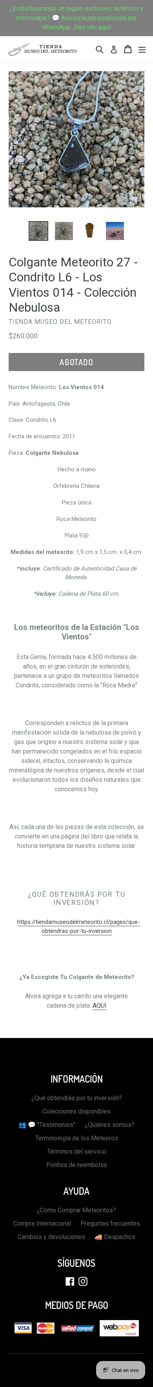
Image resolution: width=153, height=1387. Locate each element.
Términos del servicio (76, 1151)
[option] (38, 231)
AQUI (100, 1005)
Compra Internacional (42, 1223)
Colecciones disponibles (76, 1111)
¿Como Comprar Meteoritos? (76, 1210)
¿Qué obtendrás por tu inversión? (76, 1098)
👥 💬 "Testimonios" (46, 1124)
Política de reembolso (76, 1165)
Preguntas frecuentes (110, 1223)
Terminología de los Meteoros (76, 1138)
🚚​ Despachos (115, 1237)
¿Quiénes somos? (110, 1124)
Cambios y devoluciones (51, 1237)
